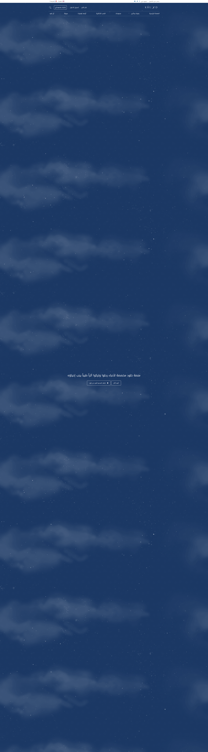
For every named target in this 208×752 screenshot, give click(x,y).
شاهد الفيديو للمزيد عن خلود (97, 383)
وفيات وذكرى (135, 14)
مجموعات (118, 14)
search (50, 7)
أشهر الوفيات (82, 14)
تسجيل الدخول (74, 7)
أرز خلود (52, 14)
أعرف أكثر (116, 383)
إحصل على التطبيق (154, 1)
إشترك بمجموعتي (60, 7)
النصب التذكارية (101, 14)
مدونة (66, 14)
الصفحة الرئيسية (154, 14)
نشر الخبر (84, 7)
